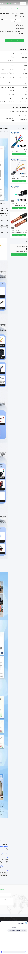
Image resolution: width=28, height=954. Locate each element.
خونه (25, 8)
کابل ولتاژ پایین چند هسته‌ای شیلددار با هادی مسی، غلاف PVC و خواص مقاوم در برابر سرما (19, 151)
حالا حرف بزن (15, 40)
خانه (15, 3)
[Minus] (2, 923)
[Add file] (26, 951)
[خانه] (23, 3)
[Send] (2, 951)
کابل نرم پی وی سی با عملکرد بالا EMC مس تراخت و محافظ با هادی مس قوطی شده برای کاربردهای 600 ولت (19, 232)
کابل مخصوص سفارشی (14, 8)
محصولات (8, 3)
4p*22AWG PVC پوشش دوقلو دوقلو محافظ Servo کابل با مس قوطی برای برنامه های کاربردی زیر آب (19, 178)
